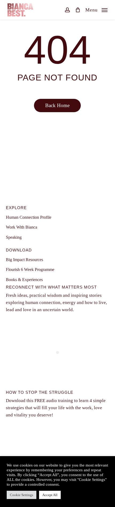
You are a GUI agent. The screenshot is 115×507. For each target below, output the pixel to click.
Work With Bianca (21, 227)
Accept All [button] (49, 495)
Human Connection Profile (28, 217)
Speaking (14, 237)
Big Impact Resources (24, 259)
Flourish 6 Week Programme (30, 269)
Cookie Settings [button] (21, 495)
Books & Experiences (24, 279)
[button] (96, 9)
